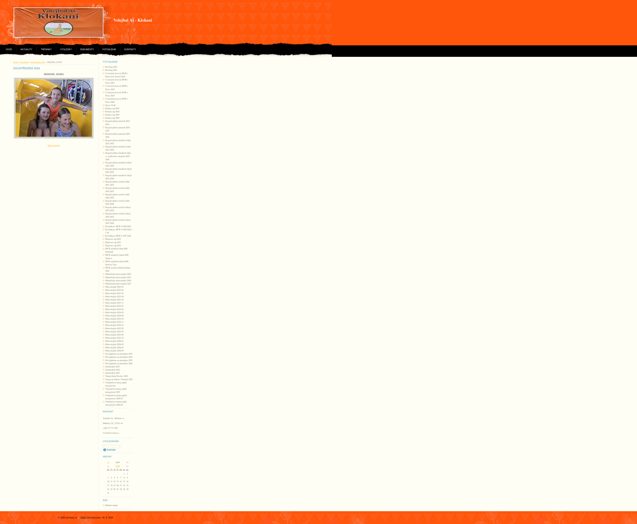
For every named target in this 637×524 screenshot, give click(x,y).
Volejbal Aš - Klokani (132, 20)
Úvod (9, 49)
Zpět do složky (54, 145)
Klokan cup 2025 (112, 114)
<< (108, 462)
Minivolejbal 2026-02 (114, 344)
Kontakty (130, 49)
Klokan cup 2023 (112, 108)
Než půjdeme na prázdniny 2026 (118, 363)
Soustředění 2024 (112, 369)
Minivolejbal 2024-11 (114, 321)
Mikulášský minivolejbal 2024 (118, 280)
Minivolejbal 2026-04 (114, 350)
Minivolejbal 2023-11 (114, 302)
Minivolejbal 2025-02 (114, 328)
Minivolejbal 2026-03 (114, 347)
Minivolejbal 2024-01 (114, 305)
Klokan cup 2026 (112, 117)
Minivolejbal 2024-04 (114, 315)
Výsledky (66, 49)
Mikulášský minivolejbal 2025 (118, 283)
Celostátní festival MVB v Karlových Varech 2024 (116, 75)
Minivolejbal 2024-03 (114, 312)
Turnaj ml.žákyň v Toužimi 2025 (119, 379)
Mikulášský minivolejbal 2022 (118, 273)
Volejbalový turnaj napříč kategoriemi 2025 (116, 390)
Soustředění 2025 (112, 372)
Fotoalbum (109, 49)
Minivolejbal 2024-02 (114, 309)
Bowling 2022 (111, 66)
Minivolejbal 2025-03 (114, 331)
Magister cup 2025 (113, 245)
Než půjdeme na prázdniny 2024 (118, 356)
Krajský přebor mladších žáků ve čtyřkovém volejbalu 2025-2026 (118, 156)
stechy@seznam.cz (111, 432)
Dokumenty (87, 49)
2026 (118, 466)
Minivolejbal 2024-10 (114, 318)
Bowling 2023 (111, 69)
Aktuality (26, 49)
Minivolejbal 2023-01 (114, 286)
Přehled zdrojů (111, 505)
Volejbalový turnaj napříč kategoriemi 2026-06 (116, 403)
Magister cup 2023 (113, 242)
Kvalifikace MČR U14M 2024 (118, 226)
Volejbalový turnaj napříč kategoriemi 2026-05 (116, 397)
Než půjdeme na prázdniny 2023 (118, 353)
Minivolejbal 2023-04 (114, 296)
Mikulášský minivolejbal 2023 (118, 277)
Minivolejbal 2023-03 (114, 293)
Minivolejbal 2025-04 (114, 334)
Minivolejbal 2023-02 (114, 289)
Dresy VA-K (110, 105)
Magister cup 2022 (113, 238)
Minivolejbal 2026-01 (114, 340)
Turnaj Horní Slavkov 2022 (116, 375)
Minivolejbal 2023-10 (114, 299)
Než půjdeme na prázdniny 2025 (118, 360)
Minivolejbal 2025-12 (114, 337)
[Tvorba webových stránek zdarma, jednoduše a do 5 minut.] (79, 518)
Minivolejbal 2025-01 (114, 324)
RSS (83, 517)
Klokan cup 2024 (112, 111)
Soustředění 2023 (112, 366)
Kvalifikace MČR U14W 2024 (118, 235)
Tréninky (46, 49)
